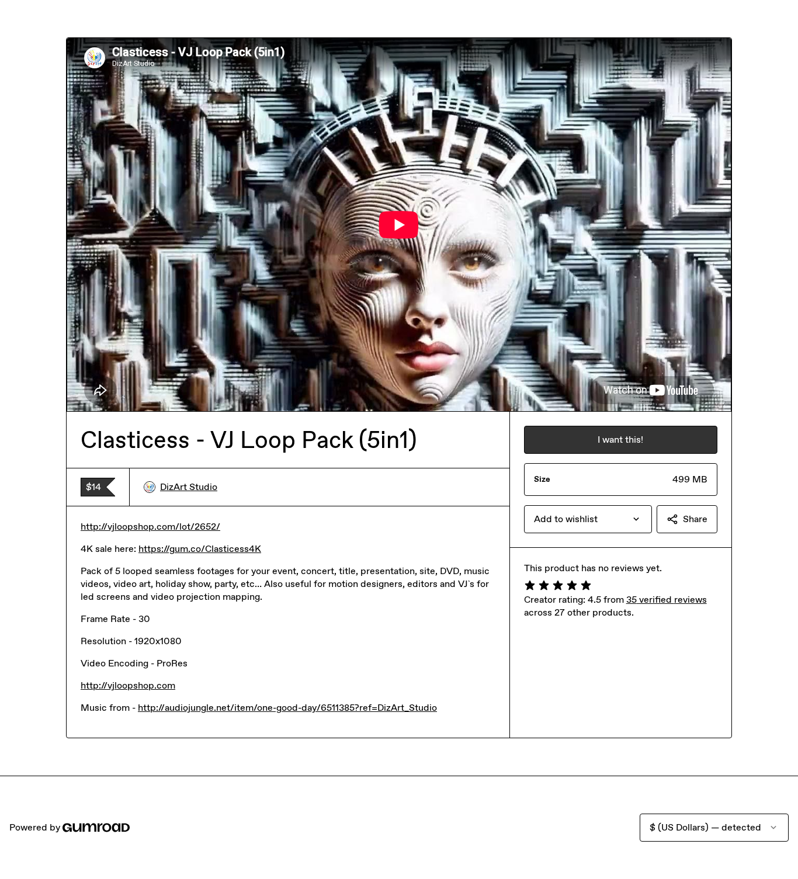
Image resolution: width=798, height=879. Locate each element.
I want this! (620, 439)
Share (695, 518)
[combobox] (588, 519)
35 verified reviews (666, 599)
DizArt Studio (188, 486)
